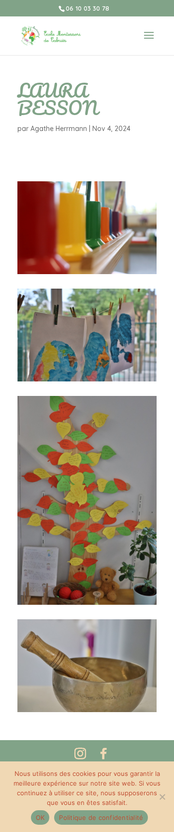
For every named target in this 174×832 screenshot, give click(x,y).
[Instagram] (80, 753)
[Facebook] (103, 753)
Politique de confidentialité (101, 817)
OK (40, 817)
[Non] (162, 797)
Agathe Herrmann (58, 128)
